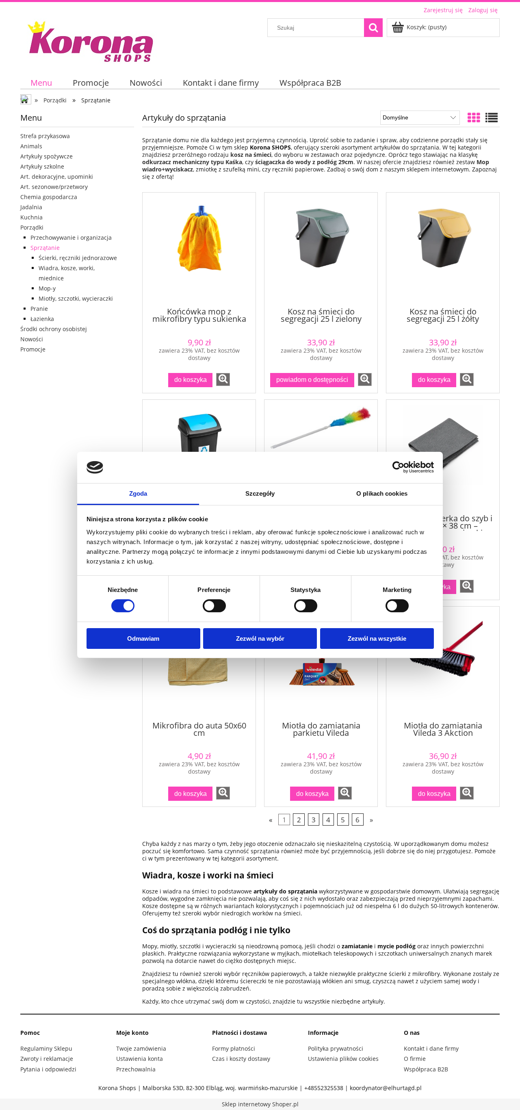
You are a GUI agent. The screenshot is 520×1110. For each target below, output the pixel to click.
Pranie (39, 308)
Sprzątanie (45, 247)
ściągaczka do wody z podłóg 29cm (304, 162)
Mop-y (47, 288)
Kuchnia (31, 217)
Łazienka (42, 319)
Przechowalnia (136, 1069)
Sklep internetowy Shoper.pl (260, 1104)
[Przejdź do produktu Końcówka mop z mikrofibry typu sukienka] (199, 249)
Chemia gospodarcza (48, 197)
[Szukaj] (373, 27)
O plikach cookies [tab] (381, 493)
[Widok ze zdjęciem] (474, 118)
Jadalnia (31, 207)
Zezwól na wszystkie (377, 638)
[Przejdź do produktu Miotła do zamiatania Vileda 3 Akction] (443, 663)
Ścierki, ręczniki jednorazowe (78, 258)
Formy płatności (233, 1048)
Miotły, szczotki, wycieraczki (76, 298)
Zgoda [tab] (138, 493)
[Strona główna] (91, 40)
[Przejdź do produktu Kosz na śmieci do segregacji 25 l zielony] (321, 249)
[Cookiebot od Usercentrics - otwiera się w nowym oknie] (398, 467)
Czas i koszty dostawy (241, 1058)
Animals (31, 146)
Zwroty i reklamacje (46, 1058)
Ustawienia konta (139, 1058)
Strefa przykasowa (45, 136)
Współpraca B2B (426, 1069)
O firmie (415, 1058)
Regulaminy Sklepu (46, 1048)
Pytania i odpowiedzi (48, 1069)
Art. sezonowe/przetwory (54, 187)
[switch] (214, 605)
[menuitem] (41, 83)
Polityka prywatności (335, 1048)
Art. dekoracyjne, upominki (56, 176)
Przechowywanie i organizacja (71, 237)
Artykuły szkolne (42, 166)
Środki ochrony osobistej (53, 329)
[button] (223, 379)
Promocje (33, 349)
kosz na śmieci (250, 154)
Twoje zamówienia (141, 1048)
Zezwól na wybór (260, 638)
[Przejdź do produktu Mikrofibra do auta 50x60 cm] (199, 663)
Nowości (31, 339)
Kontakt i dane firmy (431, 1048)
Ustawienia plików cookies (343, 1058)
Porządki (31, 227)
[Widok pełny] (491, 118)
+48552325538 (323, 1088)
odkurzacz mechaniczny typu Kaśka (192, 162)
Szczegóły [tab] (260, 493)
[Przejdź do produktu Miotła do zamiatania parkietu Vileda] (321, 663)
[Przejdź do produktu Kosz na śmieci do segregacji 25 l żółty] (443, 249)
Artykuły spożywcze (46, 156)
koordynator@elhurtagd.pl (386, 1088)
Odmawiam (143, 638)
